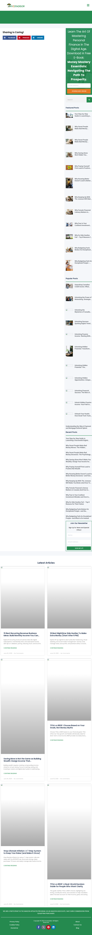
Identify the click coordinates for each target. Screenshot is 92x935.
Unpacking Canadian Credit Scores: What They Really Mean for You (82, 287)
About (77, 922)
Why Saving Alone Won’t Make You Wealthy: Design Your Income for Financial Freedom (78, 461)
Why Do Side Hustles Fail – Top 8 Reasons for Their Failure (83, 237)
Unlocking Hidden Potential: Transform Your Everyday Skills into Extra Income (82, 350)
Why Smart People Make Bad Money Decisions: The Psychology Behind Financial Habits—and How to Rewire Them (78, 455)
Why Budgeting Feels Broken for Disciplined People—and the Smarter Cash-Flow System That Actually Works (77, 512)
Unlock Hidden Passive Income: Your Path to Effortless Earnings (83, 404)
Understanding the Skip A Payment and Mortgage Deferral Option (78, 427)
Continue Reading (10, 648)
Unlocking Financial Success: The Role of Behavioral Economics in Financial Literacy (83, 393)
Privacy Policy (14, 922)
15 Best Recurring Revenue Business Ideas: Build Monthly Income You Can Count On (21, 635)
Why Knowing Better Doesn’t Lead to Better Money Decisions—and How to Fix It (83, 182)
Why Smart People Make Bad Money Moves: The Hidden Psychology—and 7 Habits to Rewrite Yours (76, 448)
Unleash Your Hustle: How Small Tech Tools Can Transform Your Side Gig (83, 417)
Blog (77, 928)
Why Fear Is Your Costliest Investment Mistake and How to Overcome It (82, 226)
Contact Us (78, 925)
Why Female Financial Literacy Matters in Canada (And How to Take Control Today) (83, 213)
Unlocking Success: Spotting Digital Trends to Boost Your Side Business (83, 324)
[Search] (89, 99)
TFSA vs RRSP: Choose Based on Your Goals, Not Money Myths (67, 726)
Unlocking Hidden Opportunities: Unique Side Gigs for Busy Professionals (82, 381)
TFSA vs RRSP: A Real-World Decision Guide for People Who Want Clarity (67, 885)
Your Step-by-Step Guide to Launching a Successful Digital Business (82, 117)
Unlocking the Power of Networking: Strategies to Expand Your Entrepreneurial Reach (83, 300)
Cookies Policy (14, 925)
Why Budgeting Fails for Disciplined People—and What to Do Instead (83, 263)
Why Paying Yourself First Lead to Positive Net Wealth (82, 168)
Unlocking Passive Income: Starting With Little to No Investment (83, 336)
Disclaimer (14, 928)
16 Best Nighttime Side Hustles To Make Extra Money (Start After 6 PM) (68, 634)
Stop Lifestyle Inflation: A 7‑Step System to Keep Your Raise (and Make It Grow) (22, 852)
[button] (10, 38)
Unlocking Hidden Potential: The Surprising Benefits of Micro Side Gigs (82, 368)
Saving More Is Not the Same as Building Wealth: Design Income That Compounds (22, 761)
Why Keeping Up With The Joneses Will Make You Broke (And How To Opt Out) (83, 200)
